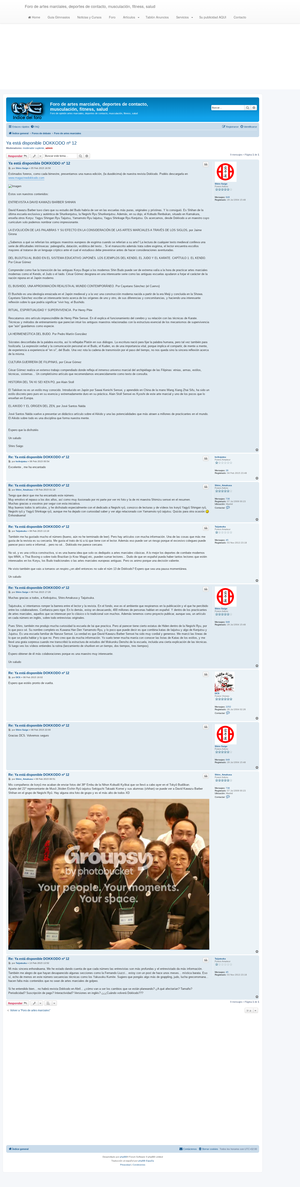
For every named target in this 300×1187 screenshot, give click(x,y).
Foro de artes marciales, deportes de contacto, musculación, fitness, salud (90, 6)
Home (35, 17)
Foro (112, 17)
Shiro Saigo (221, 184)
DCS (217, 693)
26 (227, 470)
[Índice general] (28, 109)
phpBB (123, 1157)
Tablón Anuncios (157, 17)
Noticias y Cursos (88, 17)
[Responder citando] (206, 164)
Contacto (239, 17)
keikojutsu (220, 457)
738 (228, 499)
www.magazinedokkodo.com (26, 177)
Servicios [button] (182, 17)
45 (227, 540)
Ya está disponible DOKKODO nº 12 (41, 143)
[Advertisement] (150, 58)
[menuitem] (35, 126)
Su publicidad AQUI (212, 17)
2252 (228, 707)
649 (228, 197)
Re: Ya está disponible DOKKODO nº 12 (38, 457)
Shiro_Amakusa (223, 485)
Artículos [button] (129, 17)
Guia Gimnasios (58, 17)
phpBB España (146, 1161)
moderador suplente (33, 148)
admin (49, 148)
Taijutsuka (220, 526)
